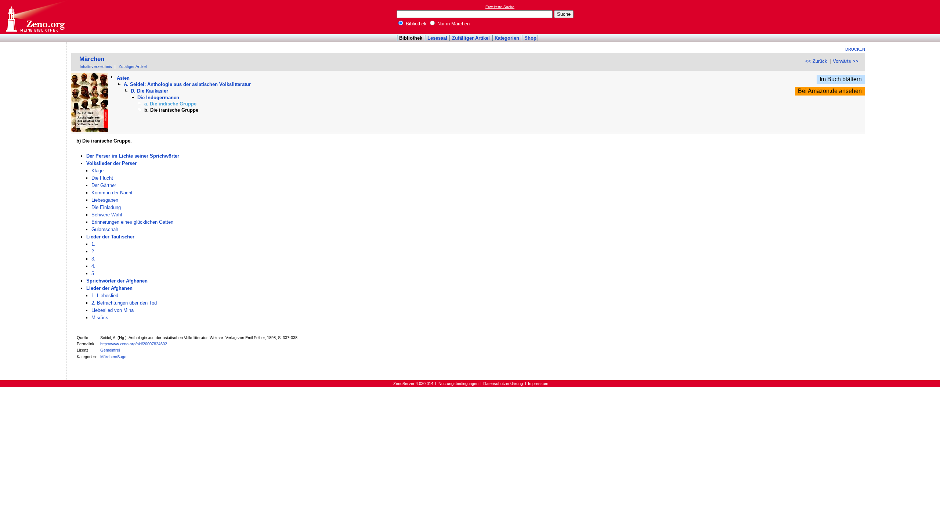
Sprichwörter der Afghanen (117, 281)
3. (93, 259)
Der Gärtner (103, 185)
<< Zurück (816, 61)
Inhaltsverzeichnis (96, 66)
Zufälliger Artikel (471, 38)
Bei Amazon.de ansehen (830, 91)
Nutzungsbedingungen (458, 383)
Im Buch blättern (841, 79)
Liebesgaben (104, 200)
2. (93, 251)
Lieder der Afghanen (109, 288)
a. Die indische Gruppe (170, 104)
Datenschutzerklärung (503, 383)
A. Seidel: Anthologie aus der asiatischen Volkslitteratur (187, 84)
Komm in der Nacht (112, 192)
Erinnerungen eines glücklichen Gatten (132, 222)
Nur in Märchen (453, 23)
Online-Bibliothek (35, 17)
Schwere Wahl (106, 214)
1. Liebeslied (104, 295)
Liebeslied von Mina (112, 310)
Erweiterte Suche (499, 7)
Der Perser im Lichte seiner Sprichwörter (132, 156)
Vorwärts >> (845, 61)
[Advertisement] (906, 16)
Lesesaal (437, 38)
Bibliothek (415, 23)
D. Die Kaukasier (149, 91)
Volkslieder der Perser (111, 163)
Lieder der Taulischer (110, 237)
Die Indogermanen (158, 97)
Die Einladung (106, 207)
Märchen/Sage (113, 357)
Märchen (91, 58)
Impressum (538, 383)
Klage (97, 170)
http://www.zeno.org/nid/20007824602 (133, 344)
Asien (123, 78)
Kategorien (507, 38)
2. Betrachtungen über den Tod (124, 303)
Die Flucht (102, 178)
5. (93, 273)
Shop (530, 38)
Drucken (855, 49)
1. (93, 244)
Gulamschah (104, 229)
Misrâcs (99, 317)
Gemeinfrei (110, 350)
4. (93, 266)
